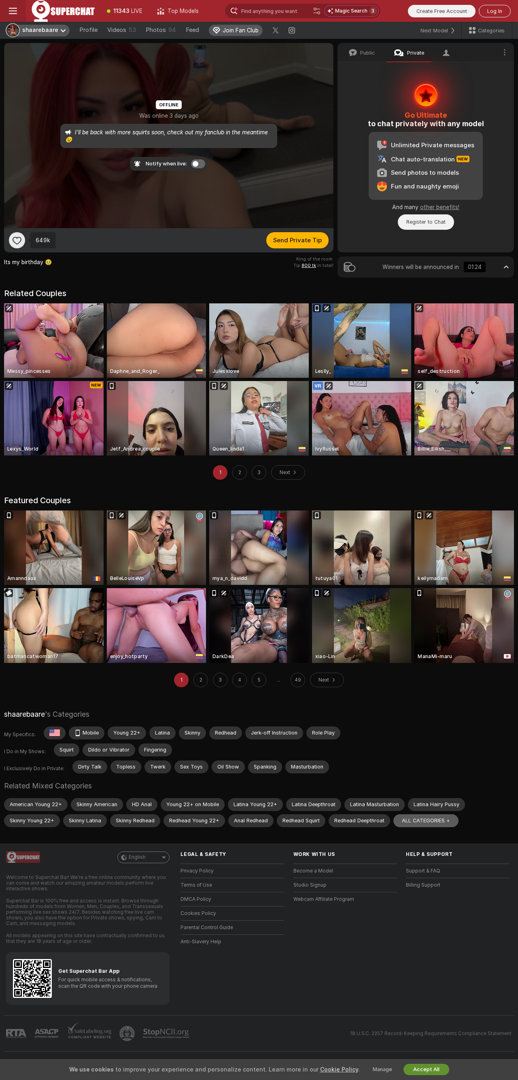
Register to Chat (426, 222)
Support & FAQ (423, 871)
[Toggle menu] (13, 11)
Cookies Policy (198, 913)
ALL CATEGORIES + (426, 820)
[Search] (317, 11)
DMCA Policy (195, 899)
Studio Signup (310, 885)
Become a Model (313, 871)
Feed (192, 30)
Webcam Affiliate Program (323, 899)
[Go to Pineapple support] (127, 1033)
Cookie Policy (339, 1069)
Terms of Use (196, 885)
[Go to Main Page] (63, 11)
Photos (161, 30)
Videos (121, 30)
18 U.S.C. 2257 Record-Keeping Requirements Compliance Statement (431, 1033)
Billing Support (423, 885)
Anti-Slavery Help (200, 941)
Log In (494, 11)
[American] (55, 732)
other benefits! (439, 207)
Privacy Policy (197, 871)
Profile (88, 30)
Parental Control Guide (206, 927)
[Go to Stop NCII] (167, 1033)
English (137, 857)
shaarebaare (24, 714)
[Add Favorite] (17, 240)
